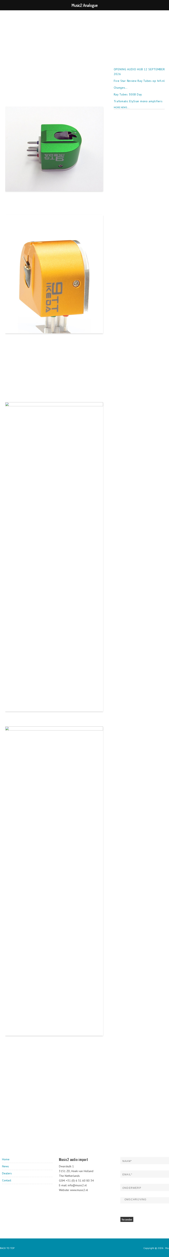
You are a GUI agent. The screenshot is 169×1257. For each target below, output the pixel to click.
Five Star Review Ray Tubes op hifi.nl (139, 81)
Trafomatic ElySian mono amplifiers (138, 101)
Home (5, 1159)
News (5, 1166)
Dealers (7, 1173)
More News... (121, 107)
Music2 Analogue (26, 21)
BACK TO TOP (7, 1248)
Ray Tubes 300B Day (128, 94)
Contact (6, 1180)
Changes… (121, 87)
